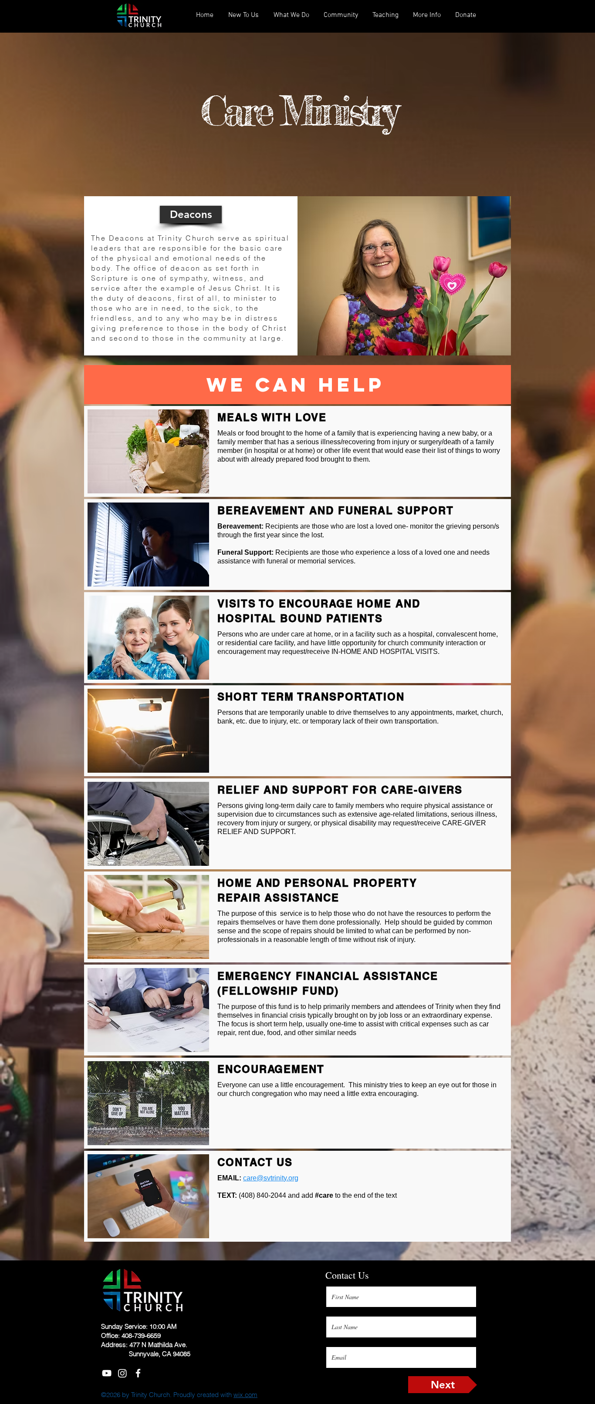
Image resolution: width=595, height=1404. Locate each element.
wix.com (245, 1395)
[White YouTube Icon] (106, 1373)
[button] (385, 15)
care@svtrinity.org (270, 1178)
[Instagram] (122, 1373)
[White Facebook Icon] (138, 1373)
